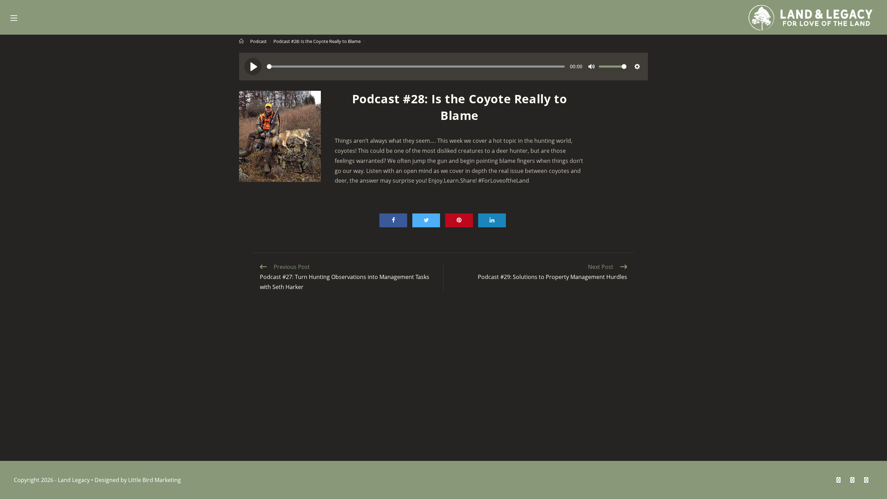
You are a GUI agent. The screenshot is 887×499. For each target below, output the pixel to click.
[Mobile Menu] (13, 17)
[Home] (241, 41)
